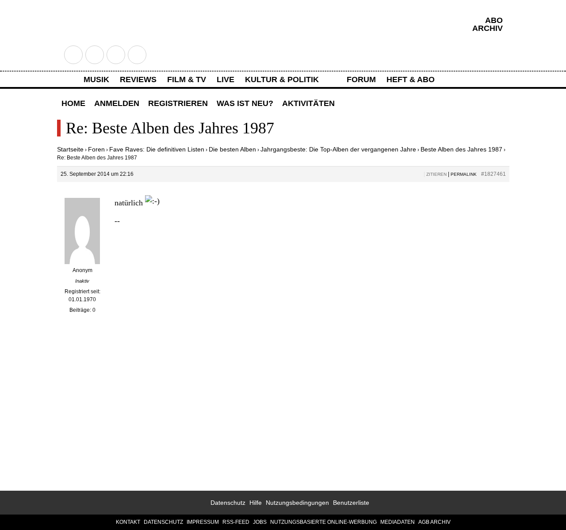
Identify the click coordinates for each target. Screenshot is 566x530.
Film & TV (186, 79)
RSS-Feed (235, 522)
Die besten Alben (232, 149)
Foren (96, 149)
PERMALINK (464, 174)
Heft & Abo (410, 79)
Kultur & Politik (282, 79)
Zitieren (436, 174)
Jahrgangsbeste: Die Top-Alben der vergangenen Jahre (338, 149)
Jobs (260, 522)
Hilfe (255, 502)
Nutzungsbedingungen (297, 502)
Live (225, 79)
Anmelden (116, 103)
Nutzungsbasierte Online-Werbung (323, 522)
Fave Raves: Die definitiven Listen (156, 149)
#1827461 (493, 174)
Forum (361, 79)
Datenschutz (227, 502)
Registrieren (178, 103)
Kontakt (128, 522)
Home (73, 103)
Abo (494, 20)
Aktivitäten (308, 103)
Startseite (70, 149)
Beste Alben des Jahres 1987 (461, 149)
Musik (96, 79)
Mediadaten (397, 522)
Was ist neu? (245, 103)
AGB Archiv (434, 522)
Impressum (203, 522)
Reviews (138, 79)
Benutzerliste (351, 502)
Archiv (487, 28)
